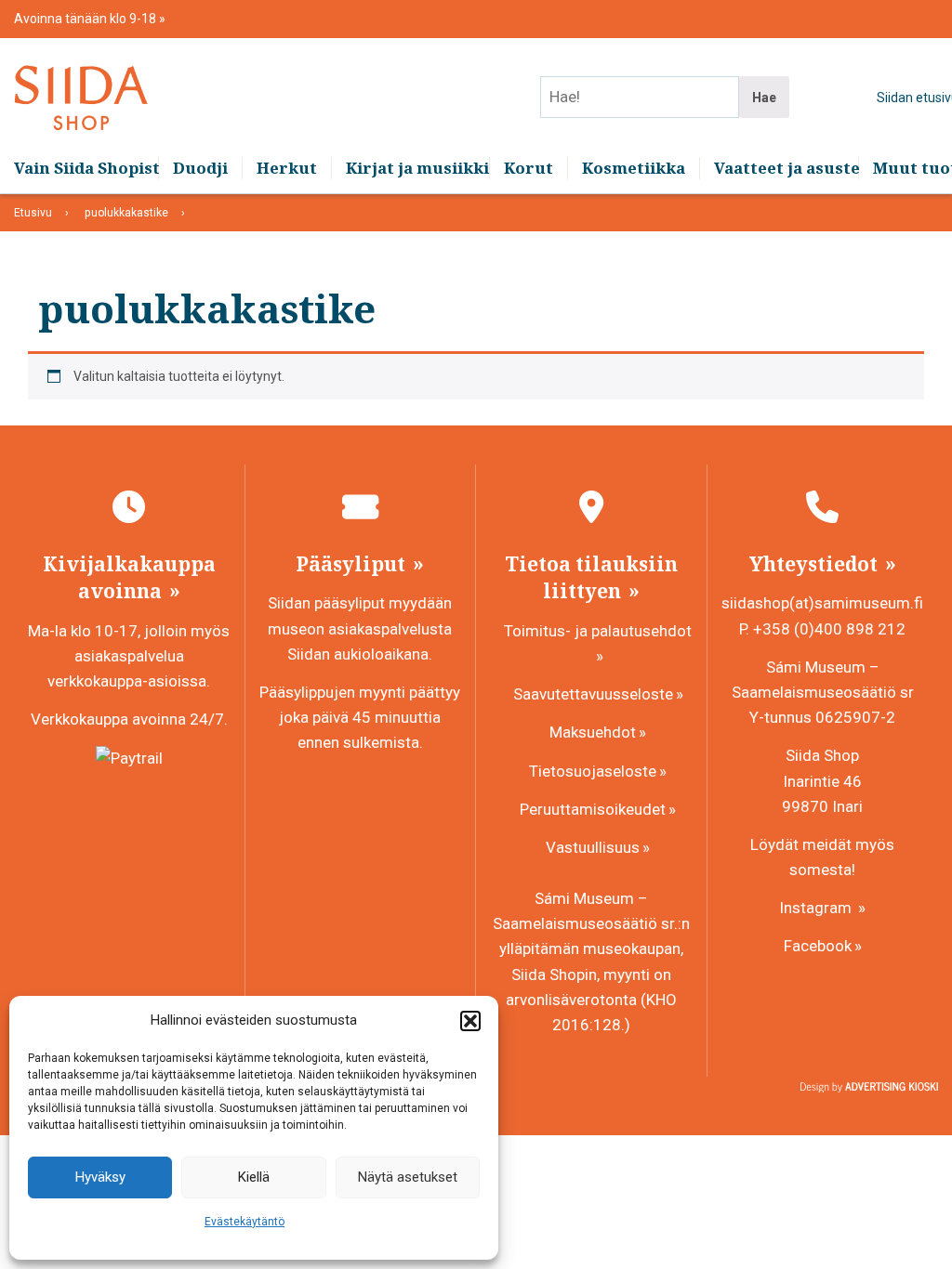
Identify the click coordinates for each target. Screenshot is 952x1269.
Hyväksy (100, 1177)
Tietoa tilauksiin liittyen (591, 577)
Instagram (817, 907)
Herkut (287, 167)
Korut (528, 167)
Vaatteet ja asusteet (786, 167)
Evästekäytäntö (244, 1221)
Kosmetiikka (633, 167)
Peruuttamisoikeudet (593, 809)
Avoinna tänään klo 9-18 (86, 18)
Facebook (818, 945)
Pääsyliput (353, 564)
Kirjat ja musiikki (417, 167)
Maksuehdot (592, 732)
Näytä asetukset (407, 1177)
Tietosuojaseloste (592, 771)
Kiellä (254, 1177)
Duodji (200, 167)
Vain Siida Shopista (86, 167)
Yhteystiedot (815, 564)
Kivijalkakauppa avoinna (129, 577)
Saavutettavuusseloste (593, 694)
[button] (470, 1021)
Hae (764, 97)
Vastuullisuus (593, 847)
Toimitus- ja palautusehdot (598, 630)
